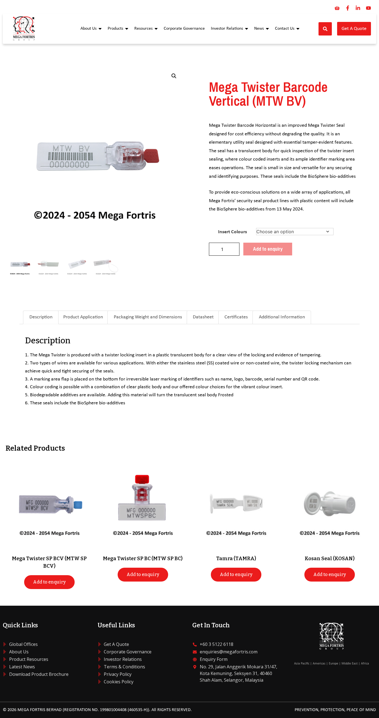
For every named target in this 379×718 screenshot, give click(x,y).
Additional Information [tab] (282, 317)
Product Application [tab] (83, 317)
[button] (174, 76)
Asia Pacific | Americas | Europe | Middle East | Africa (331, 663)
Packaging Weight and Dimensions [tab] (148, 317)
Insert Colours (232, 232)
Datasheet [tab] (203, 317)
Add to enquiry (267, 248)
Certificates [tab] (236, 317)
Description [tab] (40, 317)
